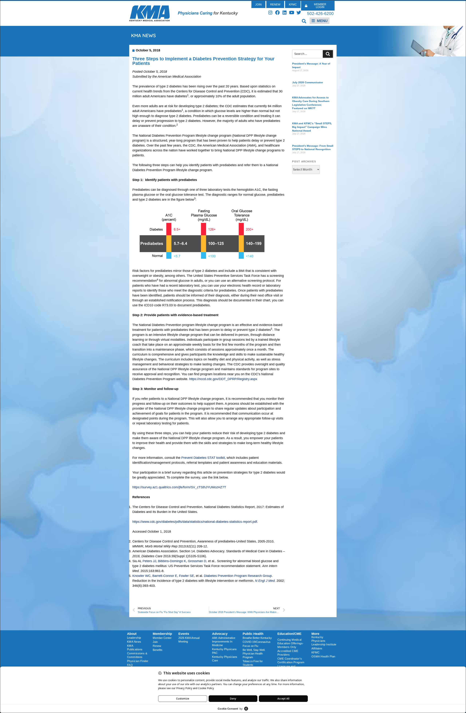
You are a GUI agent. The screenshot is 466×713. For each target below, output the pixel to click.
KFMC (315, 652)
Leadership (134, 637)
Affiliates (316, 648)
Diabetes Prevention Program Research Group (238, 576)
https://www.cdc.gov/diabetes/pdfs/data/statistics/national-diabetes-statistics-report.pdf (194, 521)
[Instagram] (270, 12)
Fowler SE (186, 576)
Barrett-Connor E (164, 576)
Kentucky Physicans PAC (224, 651)
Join (155, 641)
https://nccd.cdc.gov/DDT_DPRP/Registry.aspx (223, 379)
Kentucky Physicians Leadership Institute (323, 641)
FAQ (130, 665)
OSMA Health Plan (323, 656)
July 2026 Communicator (307, 82)
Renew (157, 645)
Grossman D (197, 561)
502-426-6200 (320, 13)
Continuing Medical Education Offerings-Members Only (290, 643)
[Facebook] (277, 12)
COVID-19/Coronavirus (256, 641)
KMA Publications (135, 647)
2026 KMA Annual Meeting (189, 639)
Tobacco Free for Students (253, 663)
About (132, 634)
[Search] (328, 54)
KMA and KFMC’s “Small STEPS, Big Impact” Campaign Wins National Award (312, 127)
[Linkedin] (284, 12)
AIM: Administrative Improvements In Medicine (223, 641)
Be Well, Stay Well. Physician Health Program (254, 653)
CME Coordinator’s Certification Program (291, 660)
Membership (162, 634)
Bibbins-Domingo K (172, 561)
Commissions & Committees (137, 655)
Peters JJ (149, 561)
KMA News (134, 641)
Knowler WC (141, 576)
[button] (304, 21)
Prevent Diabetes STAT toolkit (203, 458)
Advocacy (220, 634)
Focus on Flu (250, 645)
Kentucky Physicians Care (224, 658)
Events (183, 634)
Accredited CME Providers (287, 652)
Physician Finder (137, 661)
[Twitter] (299, 12)
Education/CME (289, 634)
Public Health (253, 634)
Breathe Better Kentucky (257, 637)
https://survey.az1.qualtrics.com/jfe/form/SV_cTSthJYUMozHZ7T (179, 487)
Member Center (162, 637)
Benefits (157, 649)
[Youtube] (291, 12)
